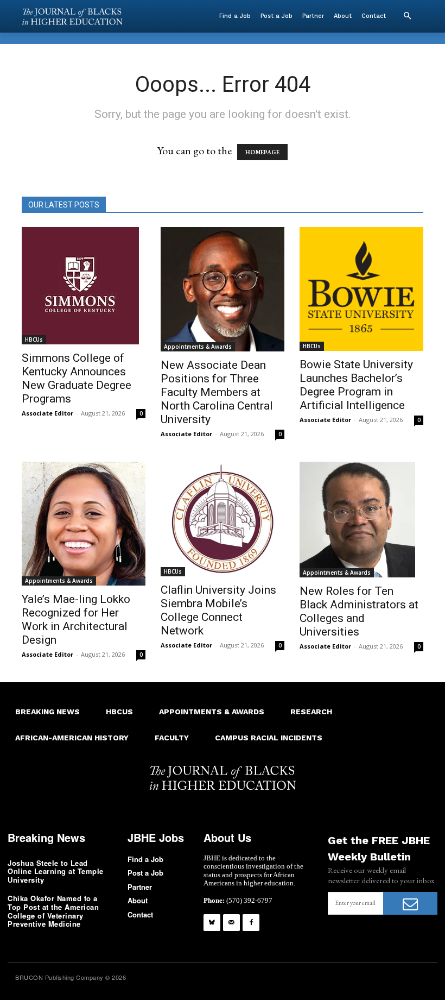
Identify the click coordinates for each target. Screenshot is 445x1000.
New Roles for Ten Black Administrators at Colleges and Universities (359, 611)
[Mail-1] (231, 922)
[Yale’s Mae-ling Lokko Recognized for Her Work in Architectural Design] (83, 524)
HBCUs (34, 339)
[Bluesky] (212, 922)
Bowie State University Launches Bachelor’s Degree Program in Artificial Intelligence (356, 385)
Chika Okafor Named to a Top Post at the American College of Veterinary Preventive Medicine (53, 911)
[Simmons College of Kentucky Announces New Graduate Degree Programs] (83, 285)
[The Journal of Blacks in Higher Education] (72, 16)
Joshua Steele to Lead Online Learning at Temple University (56, 871)
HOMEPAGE (262, 152)
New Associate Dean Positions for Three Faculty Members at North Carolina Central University (217, 392)
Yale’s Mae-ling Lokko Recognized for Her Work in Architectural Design (76, 619)
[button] (407, 16)
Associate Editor (47, 413)
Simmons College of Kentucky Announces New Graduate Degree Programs (76, 378)
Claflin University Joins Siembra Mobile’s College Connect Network (218, 610)
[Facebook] (251, 922)
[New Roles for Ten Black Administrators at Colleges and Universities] (361, 519)
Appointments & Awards (198, 346)
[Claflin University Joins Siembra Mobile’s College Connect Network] (222, 519)
